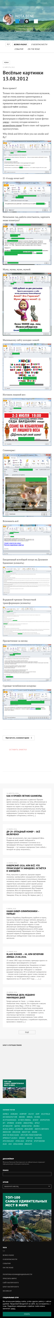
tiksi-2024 (20, 1141)
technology (9, 1141)
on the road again (11, 1135)
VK (22, 21)
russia (30, 1138)
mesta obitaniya (42, 1129)
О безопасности (39, 44)
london (19, 1129)
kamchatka (27, 1126)
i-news (19, 1123)
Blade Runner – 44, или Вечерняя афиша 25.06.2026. (25, 955)
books (22, 1117)
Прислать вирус (10, 1278)
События (18, 49)
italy (38, 1123)
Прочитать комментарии (19, 738)
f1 (4, 1123)
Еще (27, 1032)
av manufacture (10, 1117)
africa (6, 1114)
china (37, 1117)
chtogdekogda (10, 1120)
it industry (8, 1126)
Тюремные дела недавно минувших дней (21, 996)
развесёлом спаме (12, 125)
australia (46, 1114)
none (35, 1132)
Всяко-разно (20, 44)
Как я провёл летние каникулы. (24, 795)
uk (11, 1144)
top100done (40, 1141)
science (39, 1138)
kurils (37, 1126)
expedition (45, 1120)
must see (26, 1132)
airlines (15, 1114)
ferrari (11, 1123)
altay (31, 1114)
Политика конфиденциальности (17, 1274)
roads (22, 1138)
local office (9, 1129)
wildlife (29, 1144)
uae (5, 1144)
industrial (28, 1123)
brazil (30, 1117)
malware (29, 1129)
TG (17, 21)
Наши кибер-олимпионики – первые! (23, 912)
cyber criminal (25, 1120)
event (36, 1120)
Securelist (7, 1291)
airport (24, 1114)
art (38, 1114)
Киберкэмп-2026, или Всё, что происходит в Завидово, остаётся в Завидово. (26, 868)
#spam (6, 62)
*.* (8, 44)
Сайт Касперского (11, 1283)
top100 (29, 1141)
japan (17, 1126)
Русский (43, 3)
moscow (7, 1132)
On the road (34, 49)
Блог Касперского (11, 1287)
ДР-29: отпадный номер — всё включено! (23, 833)
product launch (10, 1138)
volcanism (18, 1144)
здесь (5, 121)
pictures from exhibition (32, 1135)
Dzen (27, 21)
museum (16, 1132)
